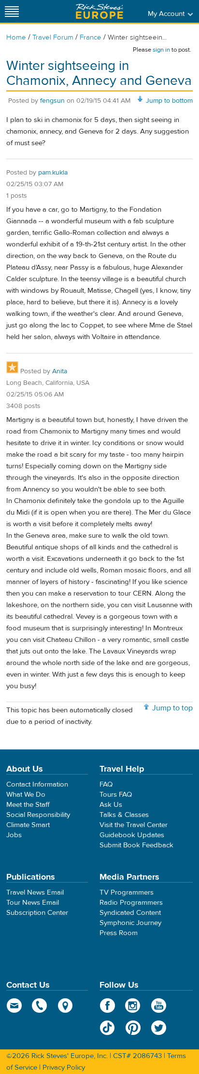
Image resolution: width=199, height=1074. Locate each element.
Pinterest (133, 1027)
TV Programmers (127, 892)
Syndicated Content (130, 912)
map (65, 1005)
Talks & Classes (124, 814)
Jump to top (172, 708)
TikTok (107, 1027)
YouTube (159, 1005)
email (14, 1005)
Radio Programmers (131, 902)
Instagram (133, 1005)
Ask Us (111, 804)
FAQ (106, 784)
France (90, 37)
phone (40, 1005)
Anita (59, 371)
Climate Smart (28, 824)
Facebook (107, 1005)
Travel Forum (52, 37)
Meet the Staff (28, 804)
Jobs (14, 835)
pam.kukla (53, 172)
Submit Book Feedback (136, 845)
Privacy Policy (64, 1067)
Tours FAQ (116, 794)
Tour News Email (32, 902)
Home (16, 37)
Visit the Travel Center (134, 824)
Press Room (119, 933)
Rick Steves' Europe (99, 11)
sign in (161, 50)
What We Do (25, 794)
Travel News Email (35, 892)
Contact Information (37, 784)
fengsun (52, 100)
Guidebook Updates (132, 835)
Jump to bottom (169, 100)
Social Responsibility (38, 814)
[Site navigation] (12, 11)
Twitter (159, 1027)
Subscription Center (37, 912)
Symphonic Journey (130, 922)
